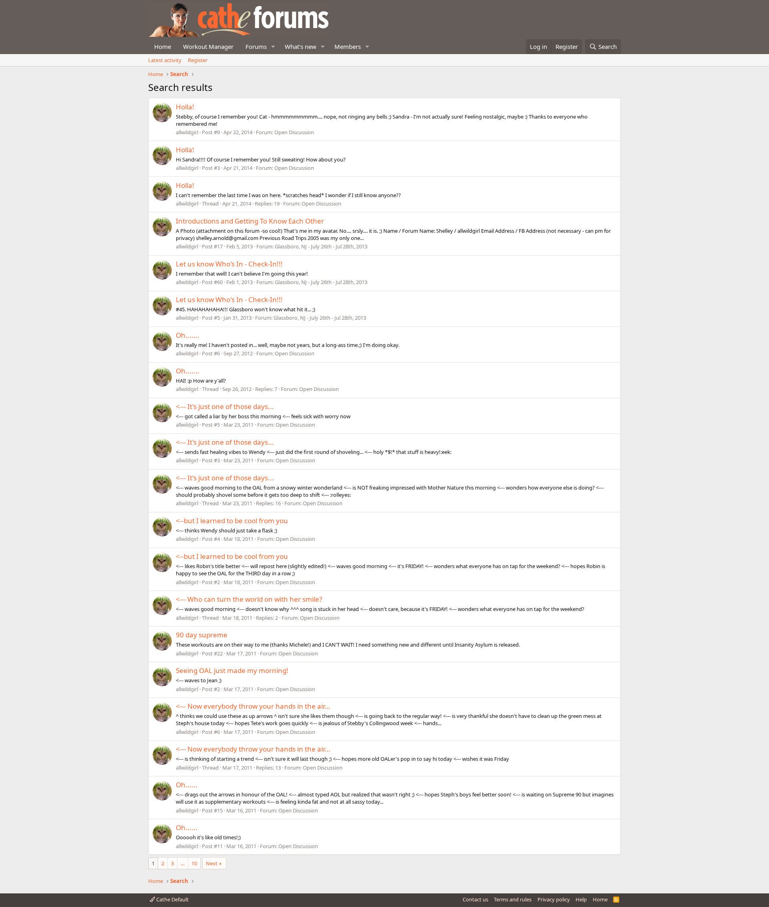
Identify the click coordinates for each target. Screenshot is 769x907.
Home (162, 46)
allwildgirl (187, 132)
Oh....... (187, 335)
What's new (300, 46)
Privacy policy (553, 899)
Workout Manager (208, 46)
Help (581, 899)
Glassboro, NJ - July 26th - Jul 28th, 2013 (321, 246)
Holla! (185, 106)
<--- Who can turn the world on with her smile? (249, 599)
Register (197, 60)
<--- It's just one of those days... (225, 406)
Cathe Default (172, 899)
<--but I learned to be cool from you (232, 520)
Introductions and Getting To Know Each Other (250, 221)
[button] (273, 46)
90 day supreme (201, 634)
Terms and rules (512, 899)
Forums (256, 46)
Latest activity (164, 60)
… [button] (183, 863)
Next (211, 863)
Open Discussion (294, 132)
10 (194, 863)
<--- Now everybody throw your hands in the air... (253, 706)
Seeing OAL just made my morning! (232, 670)
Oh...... (186, 784)
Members (347, 46)
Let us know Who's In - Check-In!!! (229, 263)
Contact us (475, 899)
